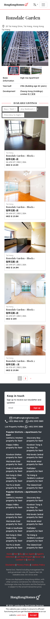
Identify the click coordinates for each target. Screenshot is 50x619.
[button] (35, 4)
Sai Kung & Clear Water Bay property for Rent (14, 478)
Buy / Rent (9, 109)
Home (9, 554)
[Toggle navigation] (43, 4)
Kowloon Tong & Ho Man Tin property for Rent (35, 448)
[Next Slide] (45, 48)
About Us (39, 557)
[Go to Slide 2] (25, 70)
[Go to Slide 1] (13, 70)
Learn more (21, 615)
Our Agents (30, 554)
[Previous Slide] (5, 48)
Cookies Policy (38, 565)
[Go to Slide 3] (36, 70)
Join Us (31, 559)
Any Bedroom (27, 109)
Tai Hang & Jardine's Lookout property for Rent (35, 478)
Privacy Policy (23, 565)
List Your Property (25, 557)
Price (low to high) (12, 115)
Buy (21, 554)
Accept (33, 615)
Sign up (37, 408)
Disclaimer (10, 565)
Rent (16, 554)
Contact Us (21, 559)
